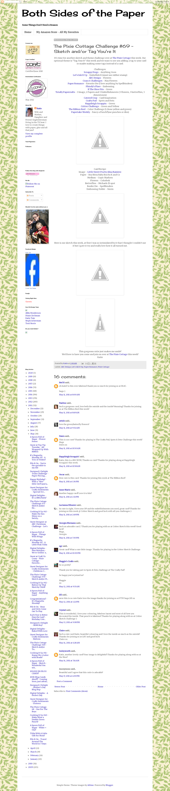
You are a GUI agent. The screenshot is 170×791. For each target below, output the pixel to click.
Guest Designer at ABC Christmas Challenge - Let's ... (39, 525)
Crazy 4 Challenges (92, 81)
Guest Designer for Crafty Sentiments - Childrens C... (39, 568)
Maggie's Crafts (66, 561)
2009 (30, 767)
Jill (60, 595)
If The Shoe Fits (96, 89)
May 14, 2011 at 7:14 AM (69, 660)
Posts (31, 195)
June (32, 430)
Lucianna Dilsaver (67, 505)
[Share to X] (91, 363)
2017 (30, 383)
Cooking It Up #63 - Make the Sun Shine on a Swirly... (39, 514)
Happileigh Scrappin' (69, 456)
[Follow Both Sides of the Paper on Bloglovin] (32, 175)
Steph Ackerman (33, 321)
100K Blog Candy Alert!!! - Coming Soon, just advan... (39, 679)
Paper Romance (76, 83)
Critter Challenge (90, 106)
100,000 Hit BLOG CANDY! (38, 672)
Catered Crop (90, 98)
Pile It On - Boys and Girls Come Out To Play (38, 609)
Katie (39, 108)
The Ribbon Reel (77, 109)
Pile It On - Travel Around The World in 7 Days (38, 741)
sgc (60, 546)
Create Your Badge (30, 288)
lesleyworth (64, 651)
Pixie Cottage (103, 367)
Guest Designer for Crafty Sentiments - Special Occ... (39, 489)
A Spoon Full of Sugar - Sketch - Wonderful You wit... (38, 664)
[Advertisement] (32, 351)
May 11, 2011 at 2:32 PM (69, 497)
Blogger (109, 785)
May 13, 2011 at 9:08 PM (69, 622)
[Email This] (86, 363)
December (35, 408)
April (33, 748)
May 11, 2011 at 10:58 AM (69, 466)
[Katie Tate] (32, 285)
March (33, 752)
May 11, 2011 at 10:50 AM (69, 448)
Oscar (62, 474)
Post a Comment (64, 681)
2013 (30, 398)
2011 (30, 405)
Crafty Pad (91, 100)
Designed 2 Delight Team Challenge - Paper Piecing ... (39, 473)
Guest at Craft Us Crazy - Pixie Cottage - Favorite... (38, 559)
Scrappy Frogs (91, 72)
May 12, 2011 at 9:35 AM (69, 586)
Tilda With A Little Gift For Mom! (38, 734)
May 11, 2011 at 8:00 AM (69, 394)
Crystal (62, 610)
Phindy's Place (93, 86)
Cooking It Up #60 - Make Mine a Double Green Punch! (39, 718)
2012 (30, 402)
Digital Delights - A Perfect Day (39, 694)
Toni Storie (30, 323)
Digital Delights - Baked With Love (38, 630)
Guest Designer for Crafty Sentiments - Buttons (39, 636)
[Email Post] (82, 363)
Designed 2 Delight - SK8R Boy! (39, 624)
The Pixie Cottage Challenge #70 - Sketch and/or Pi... (39, 576)
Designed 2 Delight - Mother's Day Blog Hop (39, 687)
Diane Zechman (32, 315)
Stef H (62, 382)
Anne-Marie (64, 490)
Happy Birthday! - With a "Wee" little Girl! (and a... (39, 481)
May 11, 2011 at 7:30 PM (69, 538)
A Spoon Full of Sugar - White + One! (38, 727)
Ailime (90, 785)
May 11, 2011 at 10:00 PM (69, 553)
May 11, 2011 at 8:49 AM (69, 412)
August (33, 423)
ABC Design (95, 78)
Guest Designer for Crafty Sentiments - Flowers (39, 701)
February (34, 755)
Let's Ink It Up (80, 75)
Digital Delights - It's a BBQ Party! (38, 496)
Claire (62, 630)
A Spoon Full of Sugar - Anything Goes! (39, 593)
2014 (30, 394)
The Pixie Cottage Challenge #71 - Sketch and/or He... (38, 504)
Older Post (141, 686)
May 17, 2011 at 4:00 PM (69, 676)
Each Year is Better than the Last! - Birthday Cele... (39, 617)
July (32, 426)
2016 (30, 387)
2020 (30, 373)
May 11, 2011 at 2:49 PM (69, 514)
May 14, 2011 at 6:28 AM (69, 643)
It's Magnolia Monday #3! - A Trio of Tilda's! (38, 457)
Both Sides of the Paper (83, 13)
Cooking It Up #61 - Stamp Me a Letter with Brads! (39, 655)
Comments (33, 200)
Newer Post (59, 686)
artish (62, 421)
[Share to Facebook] (93, 363)
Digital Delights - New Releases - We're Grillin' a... (38, 550)
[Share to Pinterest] (95, 363)
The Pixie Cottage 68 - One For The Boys (38, 709)
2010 (30, 763)
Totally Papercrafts (65, 92)
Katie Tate (28, 252)
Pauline (62, 403)
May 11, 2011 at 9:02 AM (69, 428)
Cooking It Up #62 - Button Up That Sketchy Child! (39, 585)
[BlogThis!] (88, 363)
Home (27, 32)
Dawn (61, 436)
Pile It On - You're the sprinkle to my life (38, 465)
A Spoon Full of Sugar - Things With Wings (38, 534)
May (32, 434)
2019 (30, 376)
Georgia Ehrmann (67, 523)
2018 (30, 380)
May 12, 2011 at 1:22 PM (69, 602)
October (34, 416)
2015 (30, 391)
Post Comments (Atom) (77, 691)
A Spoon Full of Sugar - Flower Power (38, 439)
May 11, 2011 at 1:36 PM (69, 481)
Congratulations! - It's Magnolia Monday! (38, 601)
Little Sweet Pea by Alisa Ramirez (104, 172)
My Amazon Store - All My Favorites (57, 32)
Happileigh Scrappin (96, 103)
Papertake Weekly (80, 112)
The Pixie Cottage (122, 58)
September (35, 419)
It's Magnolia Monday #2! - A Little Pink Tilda (38, 542)
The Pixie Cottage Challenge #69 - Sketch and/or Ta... (38, 646)
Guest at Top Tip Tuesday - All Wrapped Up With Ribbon (39, 448)
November (35, 412)
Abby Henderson (33, 313)
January (34, 759)
